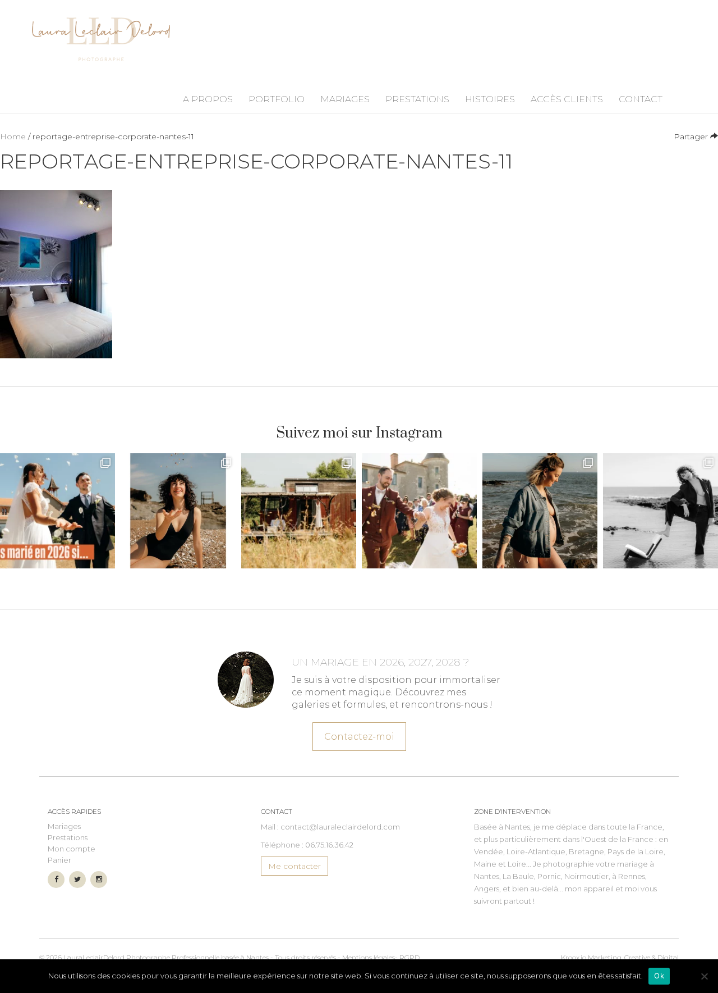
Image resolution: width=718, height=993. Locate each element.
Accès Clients (567, 99)
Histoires (490, 99)
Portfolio (276, 99)
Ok (659, 975)
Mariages (345, 99)
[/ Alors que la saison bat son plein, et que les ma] (57, 510)
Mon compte (71, 848)
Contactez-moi (359, 736)
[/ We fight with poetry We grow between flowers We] (660, 510)
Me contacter (294, 866)
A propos (208, 99)
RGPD (409, 957)
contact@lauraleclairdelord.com (340, 826)
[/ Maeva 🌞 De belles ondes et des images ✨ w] (178, 510)
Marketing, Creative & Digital (620, 957)
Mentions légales (368, 957)
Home (13, 136)
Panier (59, 859)
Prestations (417, 99)
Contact (640, 99)
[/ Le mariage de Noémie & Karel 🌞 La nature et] (298, 510)
